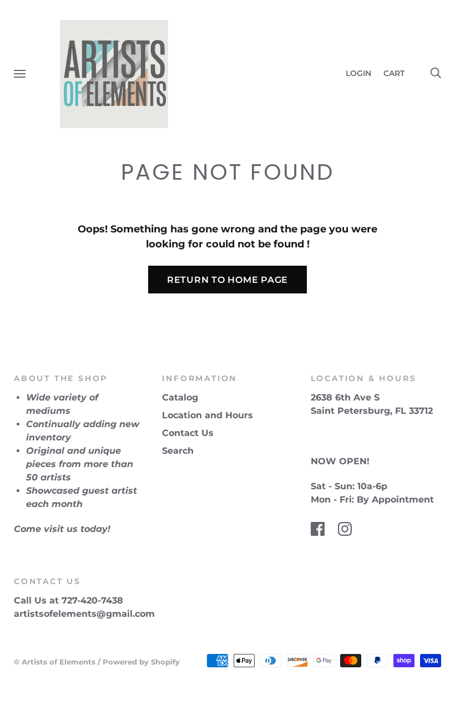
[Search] (435, 73)
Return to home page (227, 280)
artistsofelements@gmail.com (84, 613)
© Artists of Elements (54, 661)
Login (358, 73)
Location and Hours (207, 415)
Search (178, 450)
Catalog (180, 397)
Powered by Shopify (141, 661)
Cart (398, 73)
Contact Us (188, 433)
